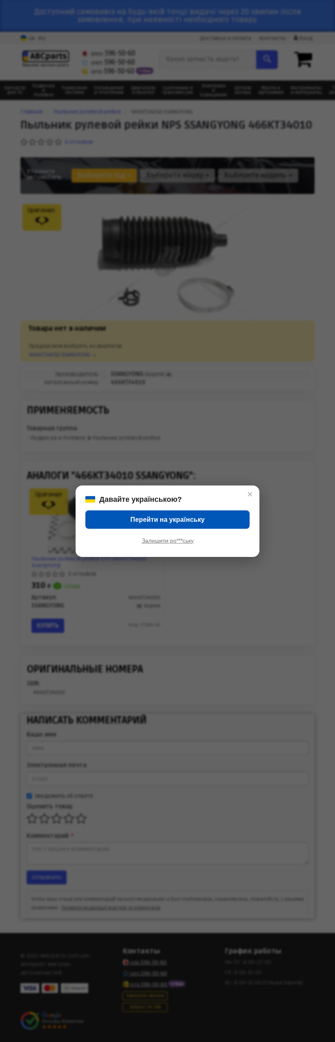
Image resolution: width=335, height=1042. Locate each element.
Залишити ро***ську (168, 540)
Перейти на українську (167, 519)
